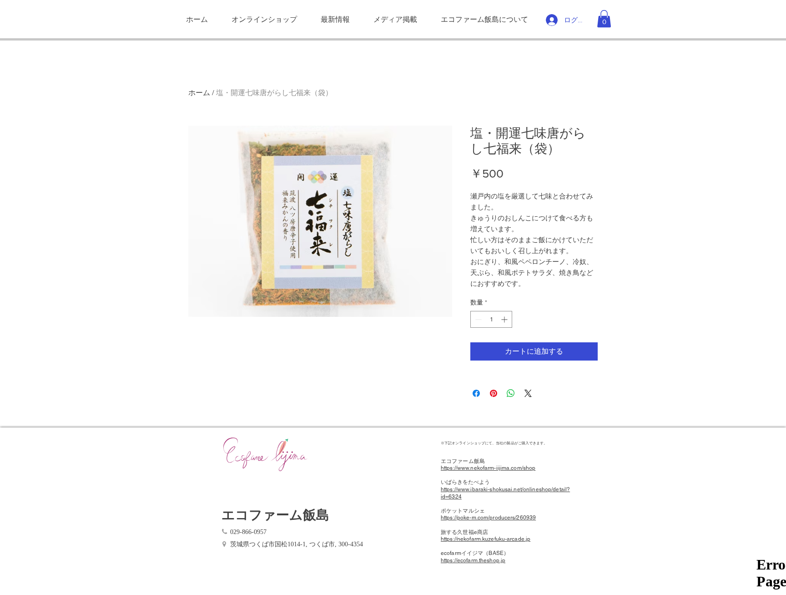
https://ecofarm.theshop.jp (473, 560)
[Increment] (505, 319)
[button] (604, 18)
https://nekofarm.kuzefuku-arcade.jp (485, 539)
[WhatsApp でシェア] (510, 393)
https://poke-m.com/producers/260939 (488, 517)
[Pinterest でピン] (493, 393)
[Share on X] (528, 393)
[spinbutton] (491, 319)
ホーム (199, 93)
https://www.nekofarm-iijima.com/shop (488, 468)
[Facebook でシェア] (476, 393)
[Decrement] (477, 319)
